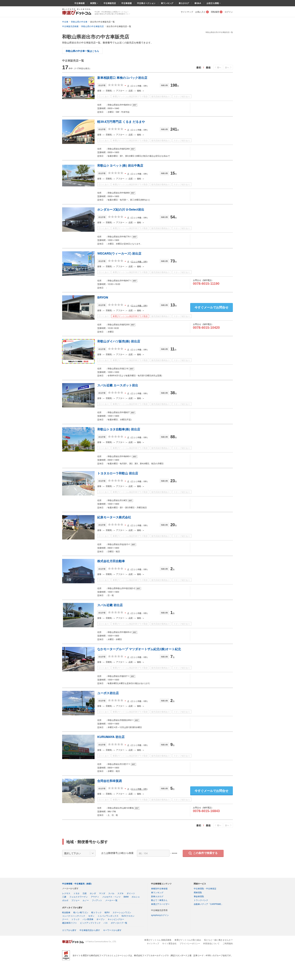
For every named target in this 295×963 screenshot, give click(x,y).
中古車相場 (126, 3)
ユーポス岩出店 (108, 693)
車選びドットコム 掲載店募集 (157, 939)
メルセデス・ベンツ (111, 896)
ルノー (86, 900)
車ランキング (167, 3)
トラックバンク (201, 900)
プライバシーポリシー (190, 943)
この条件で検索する (205, 852)
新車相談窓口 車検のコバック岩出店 (122, 77)
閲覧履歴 (216, 11)
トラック (75, 919)
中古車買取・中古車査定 (205, 888)
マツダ (102, 893)
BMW (126, 896)
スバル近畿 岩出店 (110, 605)
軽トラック (96, 912)
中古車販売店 (110, 3)
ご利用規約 (228, 943)
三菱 (64, 896)
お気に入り (201, 11)
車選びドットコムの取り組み (187, 939)
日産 (85, 893)
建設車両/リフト (69, 922)
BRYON (102, 297)
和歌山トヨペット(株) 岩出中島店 (120, 165)
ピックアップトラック (90, 922)
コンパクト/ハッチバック (73, 915)
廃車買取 (198, 892)
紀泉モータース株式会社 (114, 517)
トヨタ (76, 893)
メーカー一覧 (111, 900)
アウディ (95, 896)
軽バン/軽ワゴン (80, 912)
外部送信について (211, 943)
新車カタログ (157, 896)
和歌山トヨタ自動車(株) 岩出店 (118, 429)
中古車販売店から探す (90, 930)
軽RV (107, 912)
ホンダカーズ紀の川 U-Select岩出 (120, 209)
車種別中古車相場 (159, 888)
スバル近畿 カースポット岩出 (117, 385)
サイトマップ (187, 11)
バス (106, 922)
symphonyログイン (160, 915)
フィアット (97, 900)
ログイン (229, 11)
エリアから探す (69, 930)
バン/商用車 (88, 919)
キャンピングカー (116, 919)
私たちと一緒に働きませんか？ (218, 939)
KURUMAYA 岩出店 (111, 737)
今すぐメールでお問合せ (211, 307)
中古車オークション (146, 3)
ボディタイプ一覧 (119, 922)
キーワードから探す (112, 930)
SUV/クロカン (128, 915)
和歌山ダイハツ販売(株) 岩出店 (118, 341)
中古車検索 (79, 3)
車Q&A (197, 3)
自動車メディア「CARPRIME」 (208, 903)
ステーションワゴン (122, 912)
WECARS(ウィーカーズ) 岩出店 (119, 253)
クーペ (65, 919)
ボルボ (65, 900)
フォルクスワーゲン (78, 896)
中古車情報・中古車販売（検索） (77, 883)
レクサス (66, 893)
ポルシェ (136, 896)
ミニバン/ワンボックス (107, 915)
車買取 (93, 3)
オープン (100, 919)
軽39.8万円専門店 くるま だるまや (121, 121)
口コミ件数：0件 (139, 261)
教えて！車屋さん (159, 900)
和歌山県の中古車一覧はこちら (82, 51)
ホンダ (93, 893)
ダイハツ (131, 893)
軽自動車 (66, 912)
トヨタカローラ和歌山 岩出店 (117, 473)
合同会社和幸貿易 (109, 781)
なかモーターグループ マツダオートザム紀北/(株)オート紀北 (139, 649)
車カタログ (184, 3)
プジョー (75, 900)
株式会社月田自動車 (111, 561)
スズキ (120, 893)
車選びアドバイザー (160, 903)
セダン (91, 915)
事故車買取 (199, 896)
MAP (135, 105)
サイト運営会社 (169, 943)
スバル (111, 893)
